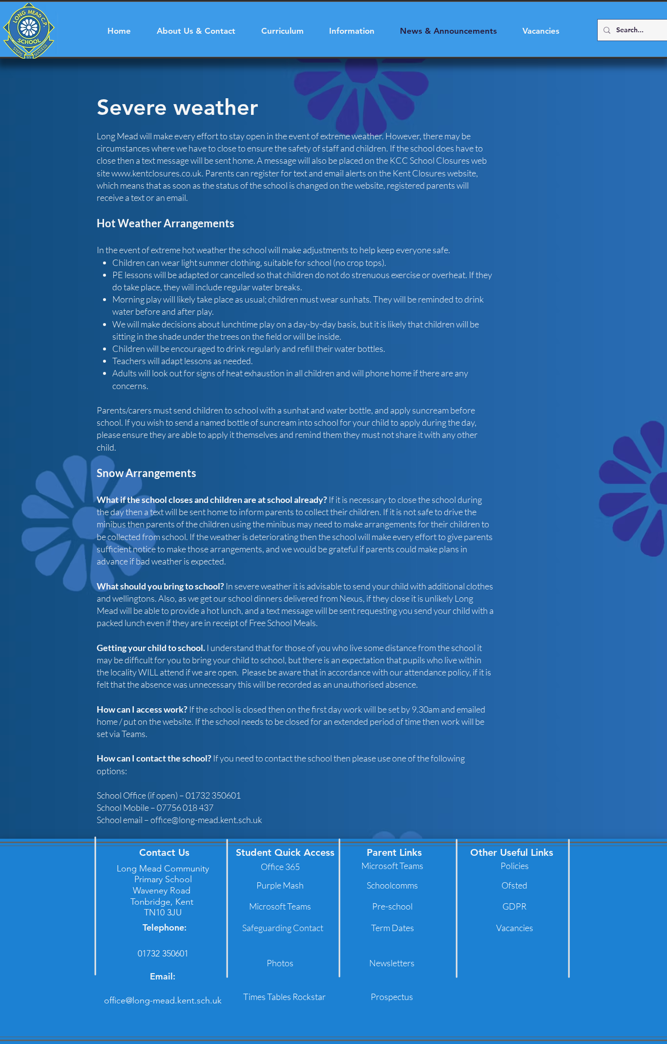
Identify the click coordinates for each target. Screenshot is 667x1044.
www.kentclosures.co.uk (156, 173)
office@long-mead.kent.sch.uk (206, 819)
